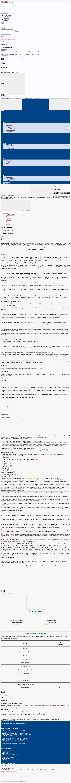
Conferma (7, 96)
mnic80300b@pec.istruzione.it (18, 734)
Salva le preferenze (11, 720)
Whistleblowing (6, 758)
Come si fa (8, 219)
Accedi (2, 23)
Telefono (8, 224)
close (2, 110)
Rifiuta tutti (12, 708)
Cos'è (7, 216)
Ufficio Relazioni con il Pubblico (10, 754)
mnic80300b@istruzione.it (17, 733)
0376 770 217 (8, 732)
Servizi (54, 186)
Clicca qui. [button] (3, 377)
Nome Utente (17, 30)
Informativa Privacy (7, 753)
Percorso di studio (10, 214)
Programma (8, 220)
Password (16, 31)
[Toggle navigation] (11, 104)
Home (54, 185)
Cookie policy (6, 751)
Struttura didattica (10, 215)
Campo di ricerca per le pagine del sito (9, 195)
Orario (7, 221)
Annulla (2, 96)
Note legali (5, 752)
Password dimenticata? (6, 34)
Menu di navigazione (26, 210)
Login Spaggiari (36, 54)
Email (7, 223)
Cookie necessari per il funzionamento (9, 718)
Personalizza (3, 708)
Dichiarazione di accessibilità (9, 756)
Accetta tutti (21, 708)
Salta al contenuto (4, 1)
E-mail (15, 51)
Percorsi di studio (56, 188)
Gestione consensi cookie (8, 759)
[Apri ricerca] (59, 104)
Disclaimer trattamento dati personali (9, 771)
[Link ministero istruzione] (7, 2)
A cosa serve (9, 218)
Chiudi (2, 62)
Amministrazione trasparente (9, 761)
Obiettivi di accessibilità (8, 757)
